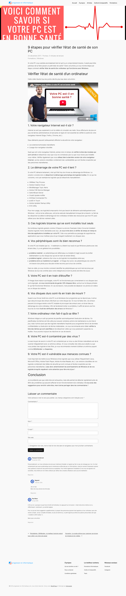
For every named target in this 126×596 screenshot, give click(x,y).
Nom (30, 421)
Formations (32, 58)
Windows (40, 58)
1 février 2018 (38, 482)
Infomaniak (69, 586)
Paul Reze (35, 498)
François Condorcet (38, 458)
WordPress (54, 586)
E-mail (30, 429)
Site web (31, 437)
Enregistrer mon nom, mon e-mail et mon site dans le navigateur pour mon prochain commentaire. (61, 446)
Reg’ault (37, 480)
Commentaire (33, 401)
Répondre (30, 475)
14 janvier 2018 (36, 460)
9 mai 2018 (35, 500)
